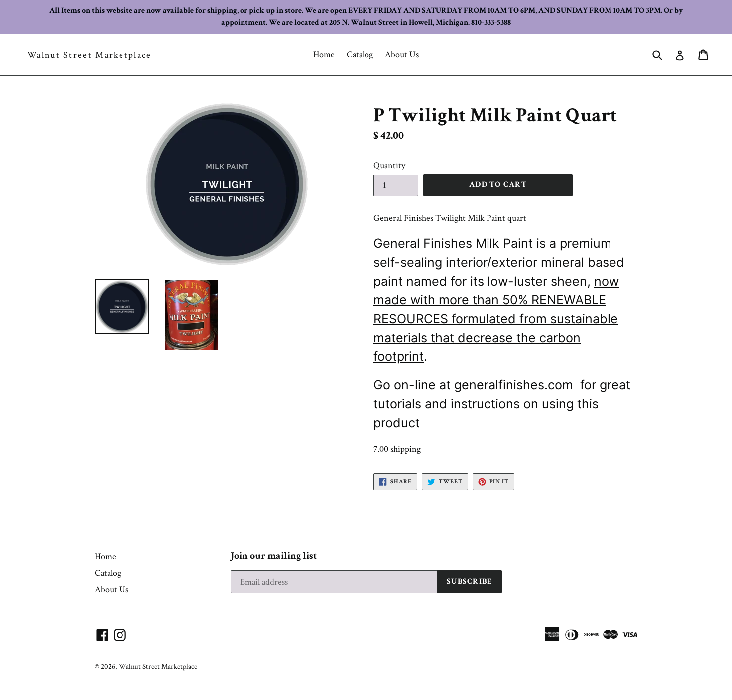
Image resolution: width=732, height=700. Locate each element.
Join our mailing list (274, 556)
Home (324, 54)
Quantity (389, 165)
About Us (402, 54)
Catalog (360, 54)
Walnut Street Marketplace (89, 55)
